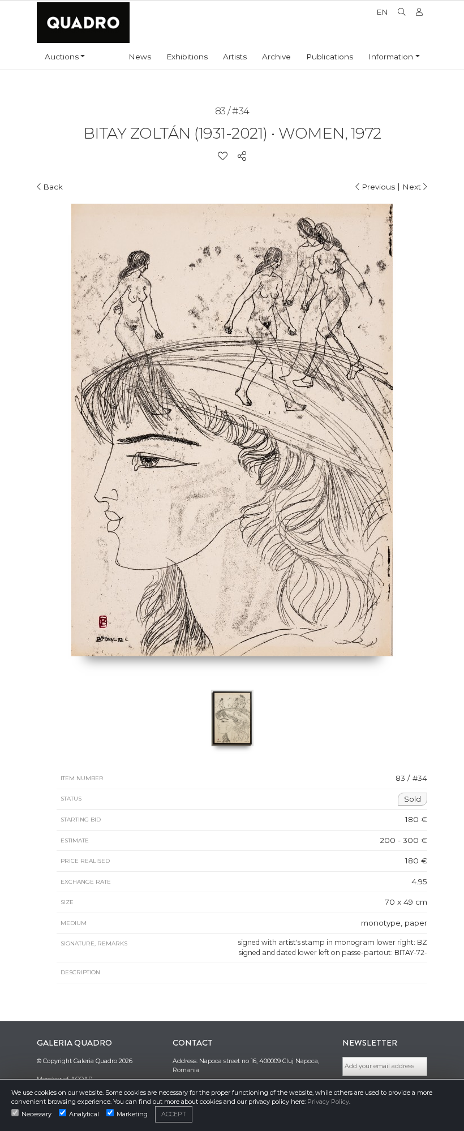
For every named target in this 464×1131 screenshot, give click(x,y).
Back (52, 186)
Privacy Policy (328, 1102)
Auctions (62, 56)
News (139, 56)
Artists (235, 56)
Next (412, 186)
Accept (173, 1114)
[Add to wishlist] (222, 156)
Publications (329, 56)
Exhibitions (187, 56)
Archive (276, 56)
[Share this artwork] (242, 156)
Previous (377, 186)
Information (390, 56)
